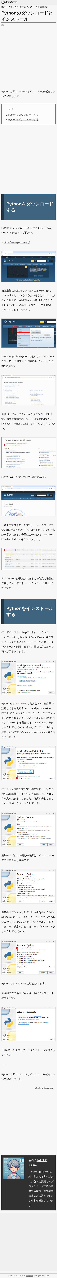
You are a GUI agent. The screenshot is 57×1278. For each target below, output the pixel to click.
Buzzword (29, 1276)
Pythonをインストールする (23, 119)
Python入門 (13, 7)
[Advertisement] (28, 55)
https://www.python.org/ (17, 242)
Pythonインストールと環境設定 (34, 7)
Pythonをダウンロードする (23, 114)
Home (4, 7)
